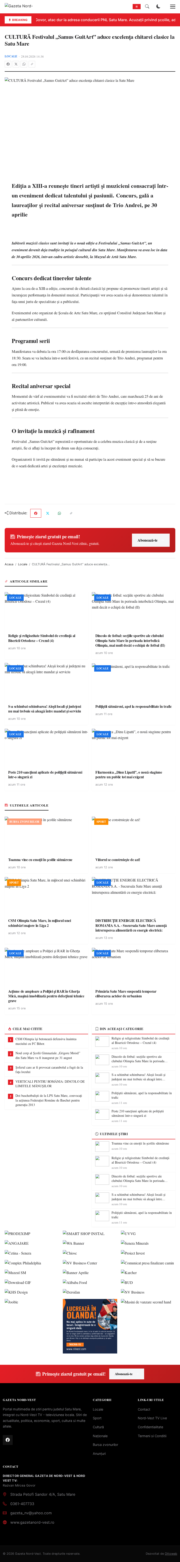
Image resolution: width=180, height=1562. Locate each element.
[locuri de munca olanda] (90, 1326)
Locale (11, 56)
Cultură (98, 1427)
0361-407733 (22, 1503)
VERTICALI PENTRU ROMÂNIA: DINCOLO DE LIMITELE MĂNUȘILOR (50, 1083)
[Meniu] (170, 6)
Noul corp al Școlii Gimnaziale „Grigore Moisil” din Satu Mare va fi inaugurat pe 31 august (47, 1055)
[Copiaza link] (32, 64)
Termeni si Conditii (152, 1436)
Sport (97, 1418)
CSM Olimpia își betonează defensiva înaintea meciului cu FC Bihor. (45, 1041)
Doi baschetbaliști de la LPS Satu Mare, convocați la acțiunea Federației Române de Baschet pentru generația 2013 (48, 1100)
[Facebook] (8, 64)
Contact (144, 1409)
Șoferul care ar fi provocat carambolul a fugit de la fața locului (49, 1069)
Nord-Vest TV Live (152, 1418)
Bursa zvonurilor (105, 1445)
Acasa (9, 564)
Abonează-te (148, 540)
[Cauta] (147, 6)
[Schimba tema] (158, 6)
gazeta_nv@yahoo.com (31, 1513)
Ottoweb (171, 1553)
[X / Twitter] (16, 64)
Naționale (100, 1436)
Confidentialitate (150, 1427)
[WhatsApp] (24, 64)
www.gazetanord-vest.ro (32, 1522)
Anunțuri (99, 1454)
